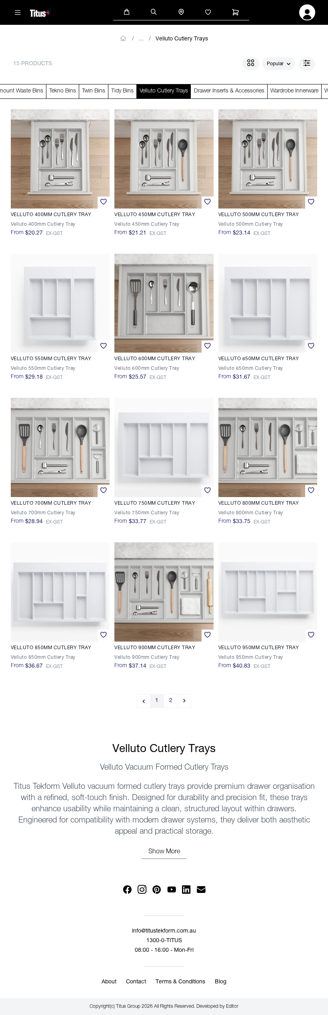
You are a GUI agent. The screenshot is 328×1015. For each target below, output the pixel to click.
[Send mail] (201, 890)
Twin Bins (93, 91)
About (109, 982)
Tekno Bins (62, 91)
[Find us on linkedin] (186, 890)
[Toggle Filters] (306, 64)
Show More (164, 852)
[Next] (185, 701)
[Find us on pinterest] (157, 890)
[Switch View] (250, 63)
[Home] (40, 12)
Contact (136, 982)
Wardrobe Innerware (294, 91)
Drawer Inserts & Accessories (229, 91)
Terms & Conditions (180, 982)
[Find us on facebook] (127, 890)
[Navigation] (18, 12)
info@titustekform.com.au (164, 931)
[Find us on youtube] (171, 890)
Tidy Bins (122, 91)
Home (123, 38)
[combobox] (278, 64)
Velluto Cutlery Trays (182, 39)
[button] (126, 11)
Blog (220, 982)
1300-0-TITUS (164, 941)
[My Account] (307, 14)
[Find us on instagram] (142, 890)
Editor (232, 1006)
